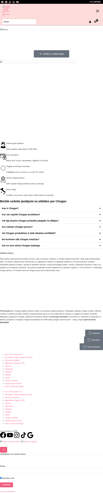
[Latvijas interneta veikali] (10, 441)
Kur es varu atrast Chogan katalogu (21, 245)
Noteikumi (8, 372)
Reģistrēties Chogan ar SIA (15, 363)
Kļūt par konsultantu (12, 360)
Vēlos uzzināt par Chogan (14, 386)
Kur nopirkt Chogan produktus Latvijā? (19, 357)
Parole (2, 466)
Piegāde (8, 375)
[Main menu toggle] (97, 11)
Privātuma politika (11, 381)
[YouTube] (17, 2)
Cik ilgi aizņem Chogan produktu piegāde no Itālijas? (30, 220)
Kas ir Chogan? (10, 208)
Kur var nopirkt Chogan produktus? (21, 214)
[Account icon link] (90, 22)
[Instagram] (6, 2)
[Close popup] (3, 450)
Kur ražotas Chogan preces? (17, 227)
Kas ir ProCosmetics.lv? (13, 354)
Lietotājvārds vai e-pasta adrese (12, 454)
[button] (51, 208)
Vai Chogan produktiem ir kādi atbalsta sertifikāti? (29, 233)
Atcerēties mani (8, 478)
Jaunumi (8, 366)
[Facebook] (2, 2)
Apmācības (9, 369)
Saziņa (7, 378)
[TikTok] (10, 2)
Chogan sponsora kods (13, 383)
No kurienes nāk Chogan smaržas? (20, 239)
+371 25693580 (94, 2)
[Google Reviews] (14, 2)
